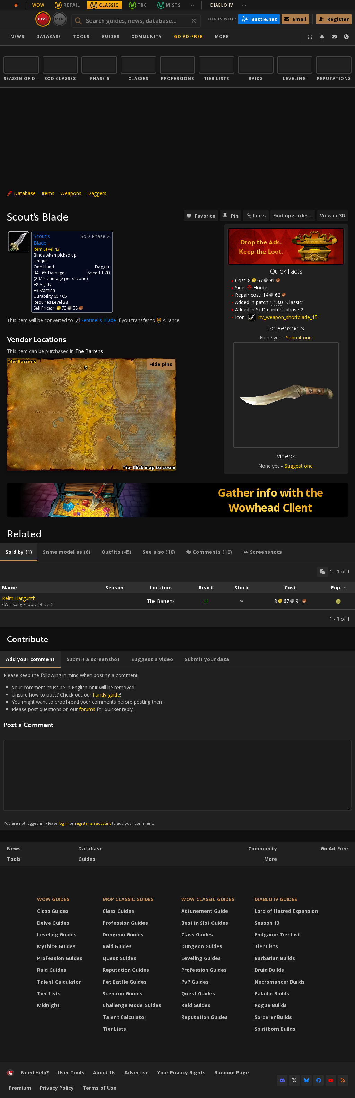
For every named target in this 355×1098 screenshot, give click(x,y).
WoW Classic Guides (207, 899)
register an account (93, 823)
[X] (294, 1080)
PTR (59, 18)
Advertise (136, 1072)
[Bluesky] (306, 1080)
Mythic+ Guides (56, 946)
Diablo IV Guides (275, 899)
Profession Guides (60, 958)
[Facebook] (318, 1080)
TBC (142, 5)
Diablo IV (228, 5)
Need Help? (35, 1072)
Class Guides (53, 911)
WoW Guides (53, 899)
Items (48, 193)
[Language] (346, 37)
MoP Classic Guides (128, 899)
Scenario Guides (122, 993)
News (17, 37)
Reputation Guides (126, 970)
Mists (173, 5)
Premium (20, 1087)
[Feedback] (334, 37)
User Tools (71, 1072)
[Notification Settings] (322, 37)
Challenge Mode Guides (132, 1005)
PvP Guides (195, 981)
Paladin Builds (271, 993)
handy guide (106, 694)
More (270, 859)
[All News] (15, 5)
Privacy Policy (57, 1087)
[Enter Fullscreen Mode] (310, 37)
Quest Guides (119, 958)
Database (48, 37)
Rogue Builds (270, 1005)
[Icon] (18, 241)
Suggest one (299, 465)
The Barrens (89, 351)
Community (146, 37)
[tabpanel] (177, 594)
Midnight (48, 1005)
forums (87, 709)
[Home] (10, 1074)
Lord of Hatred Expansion (286, 911)
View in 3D (332, 215)
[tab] (18, 552)
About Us (104, 1072)
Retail (71, 5)
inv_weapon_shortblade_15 (287, 317)
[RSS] (343, 1080)
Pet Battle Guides (125, 981)
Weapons (70, 193)
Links (259, 215)
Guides (110, 37)
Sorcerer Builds (273, 1017)
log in (64, 823)
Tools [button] (81, 37)
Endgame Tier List (277, 934)
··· (191, 5)
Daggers (96, 193)
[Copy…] (322, 572)
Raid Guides (51, 970)
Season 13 (266, 922)
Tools (14, 859)
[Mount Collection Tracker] (177, 500)
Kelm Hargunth (19, 598)
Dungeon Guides (123, 934)
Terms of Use (99, 1087)
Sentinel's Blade (98, 320)
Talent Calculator (59, 981)
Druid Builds (269, 970)
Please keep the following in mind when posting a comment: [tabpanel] (84, 748)
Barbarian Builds (274, 958)
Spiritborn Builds (274, 1029)
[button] (86, 368)
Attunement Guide (204, 911)
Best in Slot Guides (204, 922)
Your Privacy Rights (181, 1072)
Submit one (299, 337)
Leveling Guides (57, 934)
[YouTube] (331, 1080)
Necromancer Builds (279, 981)
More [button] (222, 37)
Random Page (231, 1072)
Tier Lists (49, 993)
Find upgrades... (293, 215)
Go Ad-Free (188, 37)
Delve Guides (53, 922)
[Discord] (282, 1080)
